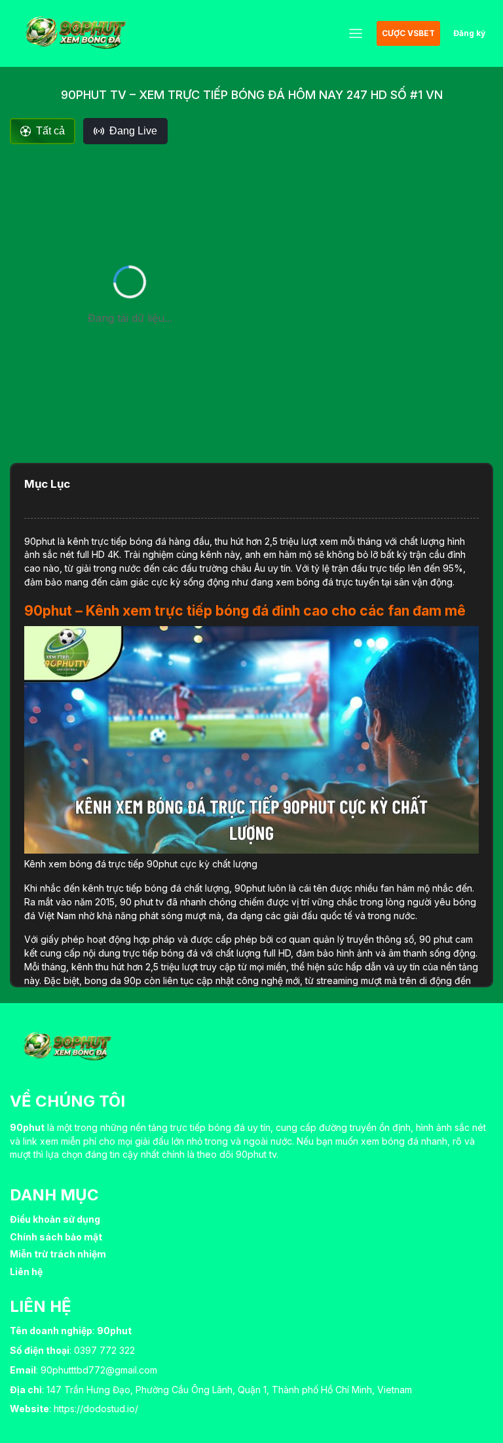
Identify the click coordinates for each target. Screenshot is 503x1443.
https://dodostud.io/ (96, 1408)
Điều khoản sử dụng (55, 1219)
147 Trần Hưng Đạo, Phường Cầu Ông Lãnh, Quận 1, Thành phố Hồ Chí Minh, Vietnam (229, 1389)
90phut (39, 541)
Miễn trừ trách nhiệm (58, 1253)
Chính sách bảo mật (56, 1236)
